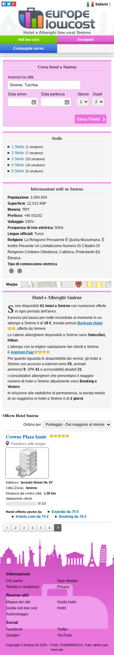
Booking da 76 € (73, 516)
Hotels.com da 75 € (32, 516)
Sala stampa (67, 581)
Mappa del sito (18, 602)
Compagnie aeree (28, 48)
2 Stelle (18, 153)
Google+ (13, 635)
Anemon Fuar (22, 352)
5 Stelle (18, 171)
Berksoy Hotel (90, 323)
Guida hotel (66, 602)
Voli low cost (28, 40)
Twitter (62, 629)
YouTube (64, 635)
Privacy (63, 587)
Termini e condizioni (22, 587)
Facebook (14, 629)
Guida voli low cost (21, 608)
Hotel (61, 608)
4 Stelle (18, 165)
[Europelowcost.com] (56, 27)
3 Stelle (18, 159)
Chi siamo (14, 581)
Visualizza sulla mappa (28, 443)
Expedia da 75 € (65, 512)
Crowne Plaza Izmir (26, 436)
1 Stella (18, 147)
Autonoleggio (17, 614)
